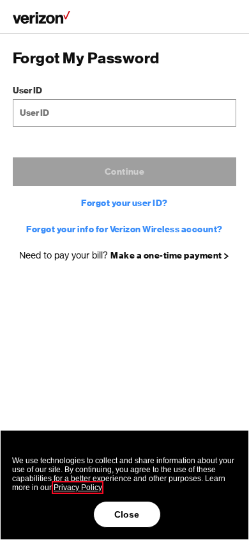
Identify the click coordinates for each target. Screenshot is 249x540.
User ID (27, 90)
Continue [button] (125, 172)
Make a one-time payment (166, 256)
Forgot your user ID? (124, 203)
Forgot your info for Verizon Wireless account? (124, 230)
